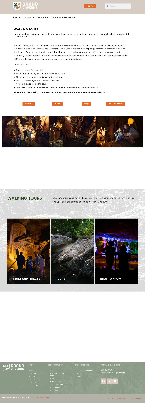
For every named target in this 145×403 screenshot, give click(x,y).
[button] (3, 151)
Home (110, 398)
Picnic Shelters (55, 381)
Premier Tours (55, 378)
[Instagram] (109, 381)
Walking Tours (55, 370)
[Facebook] (103, 381)
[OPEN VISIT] (19, 17)
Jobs (78, 376)
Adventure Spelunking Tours (58, 374)
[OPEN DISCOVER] (33, 17)
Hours (31, 370)
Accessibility (136, 398)
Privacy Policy (122, 398)
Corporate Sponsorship (85, 370)
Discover (55, 365)
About (79, 373)
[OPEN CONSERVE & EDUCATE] (75, 17)
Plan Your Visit (34, 385)
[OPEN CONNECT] (48, 17)
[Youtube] (115, 381)
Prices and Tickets (35, 373)
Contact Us (110, 365)
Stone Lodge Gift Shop (58, 384)
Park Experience (35, 379)
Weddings (54, 390)
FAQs (79, 379)
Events (31, 382)
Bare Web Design (42, 397)
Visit (30, 365)
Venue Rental (55, 387)
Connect (82, 365)
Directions (32, 376)
